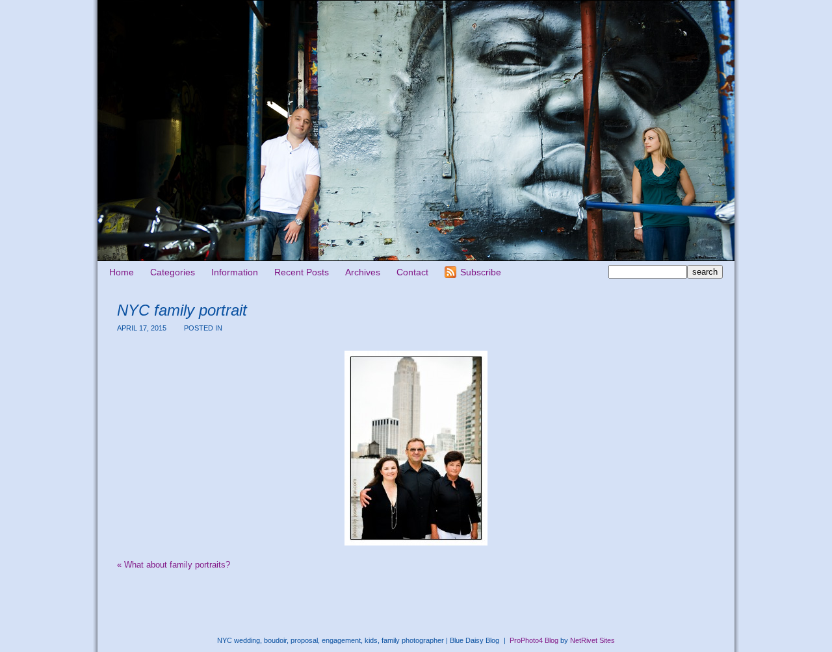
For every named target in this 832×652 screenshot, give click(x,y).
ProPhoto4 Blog (534, 640)
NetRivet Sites (592, 640)
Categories (172, 272)
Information (234, 272)
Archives (362, 272)
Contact (412, 272)
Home (121, 272)
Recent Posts (301, 272)
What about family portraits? (173, 565)
